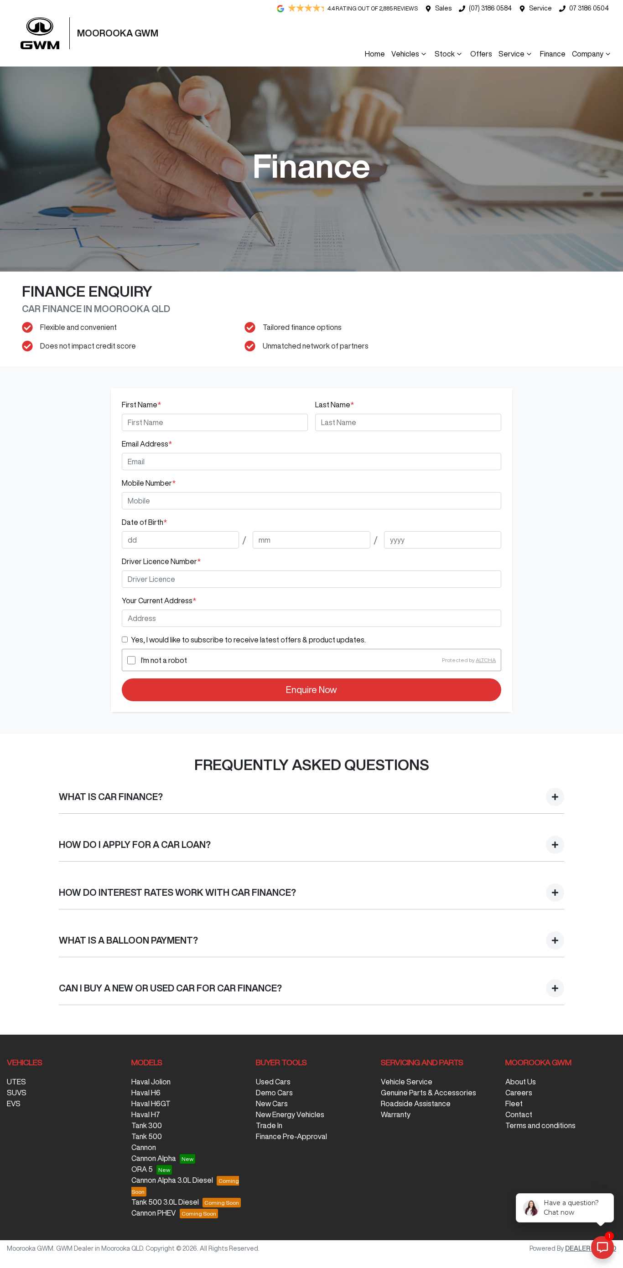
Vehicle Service (406, 1081)
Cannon (143, 1147)
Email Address (147, 443)
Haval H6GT (151, 1103)
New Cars (272, 1103)
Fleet (514, 1103)
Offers (481, 53)
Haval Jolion (151, 1081)
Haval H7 (145, 1114)
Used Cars (273, 1081)
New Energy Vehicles (290, 1114)
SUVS (16, 1092)
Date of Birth (144, 522)
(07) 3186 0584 (490, 8)
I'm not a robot (164, 660)
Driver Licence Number (161, 561)
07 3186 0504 (589, 8)
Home (375, 53)
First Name (141, 404)
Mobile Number (149, 483)
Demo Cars (274, 1092)
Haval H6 (146, 1092)
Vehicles (405, 53)
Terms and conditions (540, 1125)
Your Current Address (159, 600)
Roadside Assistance (416, 1103)
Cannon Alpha (153, 1158)
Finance (553, 53)
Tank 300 (146, 1125)
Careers (518, 1092)
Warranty (395, 1114)
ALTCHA (486, 660)
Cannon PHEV (153, 1213)
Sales (443, 8)
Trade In (269, 1125)
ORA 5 (142, 1169)
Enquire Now (311, 689)
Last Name (334, 404)
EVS (14, 1103)
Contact (518, 1114)
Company (587, 53)
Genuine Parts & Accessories (428, 1092)
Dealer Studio (590, 1248)
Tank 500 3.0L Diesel (165, 1202)
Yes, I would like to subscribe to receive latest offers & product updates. (248, 639)
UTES (16, 1081)
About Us (520, 1081)
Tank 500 (146, 1136)
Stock (445, 53)
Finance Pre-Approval (291, 1136)
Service (540, 8)
